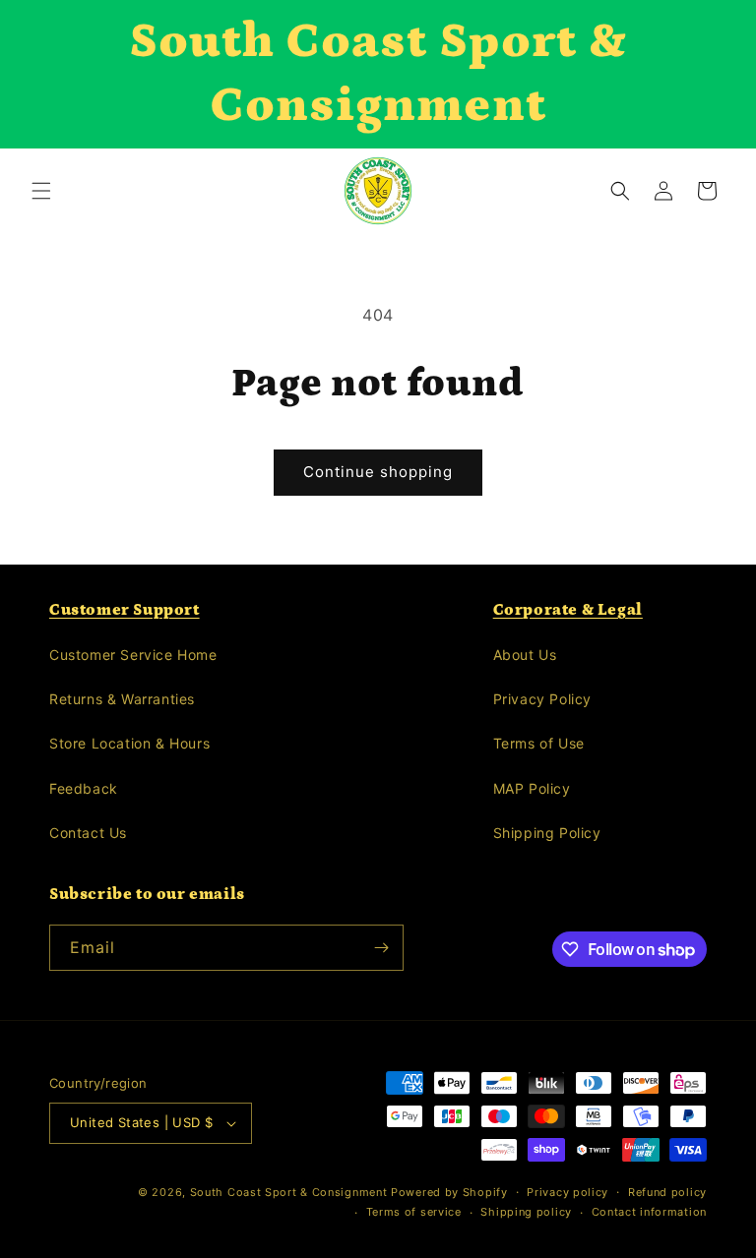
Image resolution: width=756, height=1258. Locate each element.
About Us (525, 654)
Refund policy (667, 1192)
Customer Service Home (133, 654)
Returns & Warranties (122, 698)
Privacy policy (567, 1192)
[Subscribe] (381, 948)
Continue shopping (378, 471)
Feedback (83, 788)
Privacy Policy (542, 698)
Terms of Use (539, 743)
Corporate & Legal (568, 610)
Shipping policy (526, 1212)
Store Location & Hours (129, 743)
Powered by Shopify (449, 1192)
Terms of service (414, 1212)
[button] (41, 190)
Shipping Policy (547, 832)
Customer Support (124, 610)
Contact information (649, 1212)
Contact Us (88, 832)
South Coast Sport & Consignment (289, 1192)
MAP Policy (532, 788)
